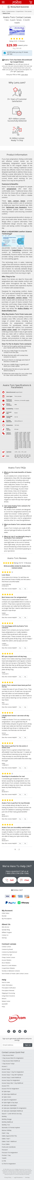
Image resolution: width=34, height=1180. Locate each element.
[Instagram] (8, 1031)
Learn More (24, 74)
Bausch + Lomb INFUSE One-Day (12, 1113)
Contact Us (5, 935)
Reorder (4, 916)
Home (3, 11)
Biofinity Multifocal (7, 1122)
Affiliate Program (7, 932)
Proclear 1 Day (6, 1155)
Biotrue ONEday (6, 1130)
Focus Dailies (6, 1144)
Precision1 (5, 1150)
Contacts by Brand (7, 949)
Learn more (20, 71)
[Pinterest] (25, 1031)
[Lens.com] (16, 2)
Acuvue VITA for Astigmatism (10, 1088)
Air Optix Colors (6, 1097)
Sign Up (28, 1045)
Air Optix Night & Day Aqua (10, 1102)
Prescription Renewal (8, 990)
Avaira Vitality (23, 308)
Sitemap (4, 938)
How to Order (6, 982)
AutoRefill (4, 1004)
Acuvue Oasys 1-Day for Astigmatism (13, 1072)
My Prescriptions (7, 918)
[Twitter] (19, 1031)
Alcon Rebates (6, 963)
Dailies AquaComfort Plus (9, 1136)
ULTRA (4, 1161)
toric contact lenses (16, 201)
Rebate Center (6, 1001)
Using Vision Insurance (8, 996)
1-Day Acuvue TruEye (8, 1063)
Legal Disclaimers (18, 1177)
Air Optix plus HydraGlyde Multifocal (12, 1111)
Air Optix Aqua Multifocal (9, 1094)
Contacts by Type (7, 955)
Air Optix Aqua (6, 1091)
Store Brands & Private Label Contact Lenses (15, 973)
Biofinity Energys (7, 1119)
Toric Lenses (28, 11)
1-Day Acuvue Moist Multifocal (11, 1061)
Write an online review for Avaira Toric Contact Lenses (17, 567)
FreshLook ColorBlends (9, 1147)
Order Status (5, 913)
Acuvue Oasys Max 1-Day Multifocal (12, 1083)
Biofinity (4, 1116)
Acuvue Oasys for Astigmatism (11, 1080)
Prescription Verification (9, 988)
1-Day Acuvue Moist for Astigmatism (12, 1058)
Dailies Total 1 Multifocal (9, 1141)
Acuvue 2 (4, 1066)
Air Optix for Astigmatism (9, 1100)
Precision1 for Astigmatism (10, 1152)
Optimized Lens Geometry (16, 207)
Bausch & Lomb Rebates (9, 965)
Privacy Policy (7, 1177)
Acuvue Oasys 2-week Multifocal (11, 1077)
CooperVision (19, 11)
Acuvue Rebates (6, 960)
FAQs (3, 1006)
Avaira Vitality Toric (9, 311)
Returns (4, 998)
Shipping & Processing (8, 993)
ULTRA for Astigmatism (9, 1163)
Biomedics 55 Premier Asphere (11, 1127)
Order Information (7, 985)
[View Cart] (31, 2)
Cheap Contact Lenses (8, 957)
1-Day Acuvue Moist (8, 1055)
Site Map (27, 1177)
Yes (20, 589)
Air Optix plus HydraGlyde (9, 1105)
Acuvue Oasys (6, 1069)
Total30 (4, 1158)
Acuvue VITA (5, 1086)
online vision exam (9, 330)
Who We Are (5, 927)
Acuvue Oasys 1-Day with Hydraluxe (12, 1075)
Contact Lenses (10, 11)
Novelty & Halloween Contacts (11, 971)
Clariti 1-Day (5, 1133)
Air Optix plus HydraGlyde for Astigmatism (14, 1108)
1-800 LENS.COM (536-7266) (17, 873)
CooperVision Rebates (8, 968)
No (25, 589)
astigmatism (11, 189)
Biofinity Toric (6, 1125)
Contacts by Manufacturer (9, 952)
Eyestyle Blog (6, 930)
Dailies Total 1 (6, 1138)
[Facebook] (14, 1031)
